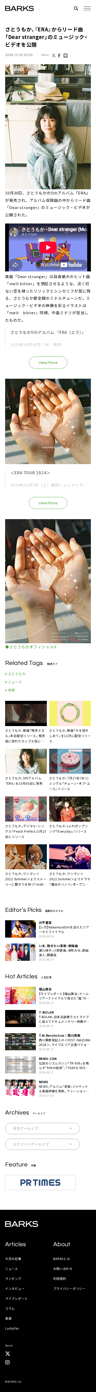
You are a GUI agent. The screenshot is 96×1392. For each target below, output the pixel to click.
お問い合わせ (63, 1268)
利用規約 (59, 1278)
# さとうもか (15, 673)
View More (48, 363)
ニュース (11, 1268)
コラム (10, 1308)
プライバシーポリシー (69, 1288)
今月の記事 (13, 1258)
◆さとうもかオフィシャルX (31, 646)
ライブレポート (16, 1298)
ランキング (13, 1278)
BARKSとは (61, 1258)
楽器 (8, 1318)
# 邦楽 (10, 690)
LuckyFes (12, 1328)
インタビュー (15, 1288)
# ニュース (13, 681)
